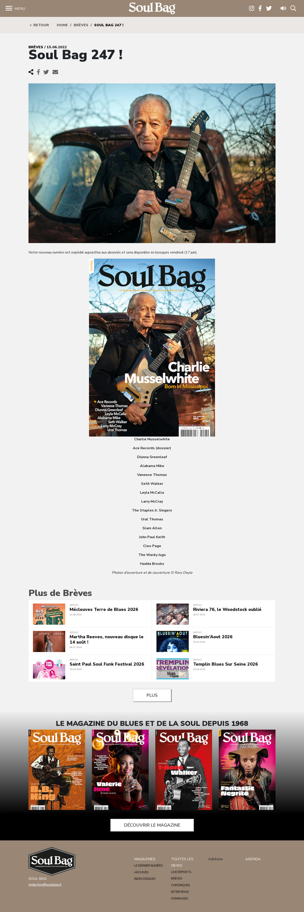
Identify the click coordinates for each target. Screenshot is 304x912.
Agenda (253, 859)
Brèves (81, 25)
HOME (62, 25)
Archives (141, 872)
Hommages (179, 899)
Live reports (181, 872)
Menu (19, 8)
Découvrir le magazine (152, 825)
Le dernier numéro (148, 866)
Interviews (180, 892)
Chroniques (180, 885)
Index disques (144, 879)
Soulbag (152, 8)
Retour (40, 25)
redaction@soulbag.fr (45, 884)
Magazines (144, 859)
